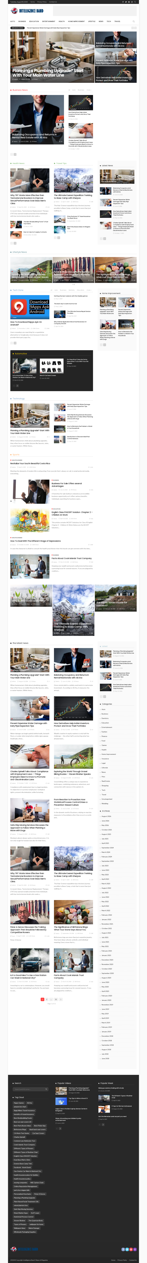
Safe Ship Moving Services (23, 1209)
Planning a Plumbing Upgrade (24, 1198)
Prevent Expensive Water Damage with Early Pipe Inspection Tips (48, 28)
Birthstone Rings (20, 1129)
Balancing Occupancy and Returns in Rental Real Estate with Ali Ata (113, 44)
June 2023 (105, 870)
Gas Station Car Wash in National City (27, 1171)
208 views (75, 201)
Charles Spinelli (19, 1137)
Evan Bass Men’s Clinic (22, 1160)
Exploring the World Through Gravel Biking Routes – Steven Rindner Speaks (30, 276)
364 (92, 562)
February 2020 (107, 996)
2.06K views (35, 328)
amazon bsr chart (20, 1107)
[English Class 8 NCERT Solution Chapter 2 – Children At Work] (29, 520)
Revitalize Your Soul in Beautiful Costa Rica (30, 463)
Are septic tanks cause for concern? (111, 604)
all (69, 90)
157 (92, 808)
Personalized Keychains (22, 1194)
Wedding (105, 803)
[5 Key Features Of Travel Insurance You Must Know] (59, 219)
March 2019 (106, 1023)
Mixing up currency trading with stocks (111, 1088)
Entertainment (48, 21)
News (101, 21)
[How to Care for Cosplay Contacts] (16, 235)
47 (92, 729)
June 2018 (105, 1058)
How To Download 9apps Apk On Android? (26, 323)
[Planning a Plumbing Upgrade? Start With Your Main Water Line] (52, 57)
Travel (117, 21)
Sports (16, 454)
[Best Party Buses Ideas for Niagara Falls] (59, 229)
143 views (34, 783)
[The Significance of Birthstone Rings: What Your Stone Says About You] (116, 270)
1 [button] (73, 284)
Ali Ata (29, 1103)
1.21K (91, 467)
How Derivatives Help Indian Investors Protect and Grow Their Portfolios (113, 79)
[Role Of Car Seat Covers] (52, 366)
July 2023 (105, 866)
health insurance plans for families (26, 1175)
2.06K (47, 328)
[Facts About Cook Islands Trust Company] (29, 566)
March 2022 (106, 910)
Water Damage (34, 1228)
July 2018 (105, 1054)
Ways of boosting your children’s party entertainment (68, 1119)
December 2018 (107, 1036)
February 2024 (107, 857)
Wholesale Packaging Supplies (25, 1232)
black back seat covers (38, 1129)
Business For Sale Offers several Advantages (67, 485)
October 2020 (107, 969)
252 (48, 981)
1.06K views (35, 544)
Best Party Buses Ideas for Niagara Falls (78, 228)
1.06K (91, 544)
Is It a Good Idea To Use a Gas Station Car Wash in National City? (24, 376)
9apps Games (19, 1103)
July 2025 (105, 839)
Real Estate (106, 781)
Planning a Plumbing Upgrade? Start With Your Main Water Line (47, 73)
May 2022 (105, 901)
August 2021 (106, 933)
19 (61, 141)
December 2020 (107, 960)
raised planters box (21, 1205)
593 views (73, 490)
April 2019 (105, 1018)
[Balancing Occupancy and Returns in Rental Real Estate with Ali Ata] (116, 40)
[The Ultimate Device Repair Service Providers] (59, 314)
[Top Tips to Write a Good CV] (61, 1101)
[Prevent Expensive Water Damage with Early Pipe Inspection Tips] (116, 57)
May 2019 (105, 1014)
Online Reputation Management (25, 1186)
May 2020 (105, 987)
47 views (75, 729)
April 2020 (105, 991)
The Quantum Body (35, 1220)
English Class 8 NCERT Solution (25, 1156)
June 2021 (105, 942)
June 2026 (105, 821)
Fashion (104, 732)
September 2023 (108, 861)
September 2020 (108, 973)
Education (34, 21)
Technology (19, 398)
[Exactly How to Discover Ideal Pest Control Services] (59, 439)
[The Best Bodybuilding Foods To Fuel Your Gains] (16, 224)
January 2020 (106, 1000)
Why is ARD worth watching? (29, 601)
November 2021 (107, 924)
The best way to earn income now (65, 304)
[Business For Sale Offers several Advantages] (29, 492)
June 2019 (105, 1009)
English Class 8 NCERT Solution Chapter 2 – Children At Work (72, 513)
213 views (32, 207)
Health (62, 21)
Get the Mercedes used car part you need (112, 1116)
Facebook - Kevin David (22, 1167)
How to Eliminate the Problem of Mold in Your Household (79, 427)
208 (92, 201)
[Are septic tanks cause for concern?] (116, 598)
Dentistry (72, 290)
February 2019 (107, 1027)
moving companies (20, 1183)
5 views (35, 79)
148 (48, 834)
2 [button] (74, 284)
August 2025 (106, 834)
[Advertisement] (95, 11)
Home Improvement (76, 21)
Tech (109, 21)
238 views (122, 280)
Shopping (105, 786)
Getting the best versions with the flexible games (71, 296)
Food (103, 741)
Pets (103, 777)
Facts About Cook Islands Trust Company (72, 558)
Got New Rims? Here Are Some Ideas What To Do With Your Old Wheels (77, 361)
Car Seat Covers (38, 1133)
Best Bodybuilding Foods (23, 1118)
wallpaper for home (36, 1224)
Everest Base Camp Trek (23, 1164)
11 (56, 999)
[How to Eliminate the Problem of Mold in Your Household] (59, 429)
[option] (78, 28)
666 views (74, 518)
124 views (35, 280)
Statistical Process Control (23, 1217)
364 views (75, 562)
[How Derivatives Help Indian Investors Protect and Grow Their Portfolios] (116, 74)
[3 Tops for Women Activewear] (104, 1109)
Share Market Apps (21, 1213)
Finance (104, 736)
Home (33, 2)
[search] (135, 2)
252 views (34, 981)
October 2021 (107, 928)
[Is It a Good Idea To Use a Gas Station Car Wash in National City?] (24, 366)
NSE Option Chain (37, 1183)
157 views (76, 808)
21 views (31, 729)
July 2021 (105, 937)
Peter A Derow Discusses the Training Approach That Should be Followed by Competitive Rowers (72, 274)
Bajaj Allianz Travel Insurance (24, 1110)
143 (48, 783)
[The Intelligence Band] (24, 1249)
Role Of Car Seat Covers (48, 375)
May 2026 (105, 825)
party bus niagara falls (22, 1190)
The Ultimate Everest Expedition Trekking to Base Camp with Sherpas (73, 196)
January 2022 (106, 919)
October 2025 (107, 830)
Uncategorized (17, 460)
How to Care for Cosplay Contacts (35, 232)
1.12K (91, 280)
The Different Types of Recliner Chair (122, 1097)
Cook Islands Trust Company (24, 1145)
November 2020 (107, 964)
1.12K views (75, 280)
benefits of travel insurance (24, 1114)
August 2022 (106, 888)
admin (16, 79)
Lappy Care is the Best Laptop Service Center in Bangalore (71, 1110)
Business (22, 21)
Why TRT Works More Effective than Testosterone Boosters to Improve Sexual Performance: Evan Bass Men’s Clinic (28, 199)
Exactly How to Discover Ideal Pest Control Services (78, 438)
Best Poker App (40, 1126)
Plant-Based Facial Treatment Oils (26, 1202)
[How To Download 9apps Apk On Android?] (29, 307)
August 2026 (106, 816)
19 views (34, 141)
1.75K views (36, 604)
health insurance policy (22, 1179)
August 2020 (106, 978)
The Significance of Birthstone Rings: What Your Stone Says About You (113, 276)
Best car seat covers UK (22, 1122)
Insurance (105, 759)
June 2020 (105, 982)
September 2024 (108, 848)
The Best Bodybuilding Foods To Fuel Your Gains (36, 223)
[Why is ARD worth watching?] (31, 596)
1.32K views (121, 609)
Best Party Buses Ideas (22, 1126)
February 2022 (107, 915)
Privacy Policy (42, 2)
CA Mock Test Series (21, 1133)
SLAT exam (35, 1213)
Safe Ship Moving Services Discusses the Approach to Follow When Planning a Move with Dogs (80, 417)
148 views (33, 834)
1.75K (49, 604)
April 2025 (105, 843)
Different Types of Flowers (23, 1148)
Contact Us (53, 2)
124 (50, 280)
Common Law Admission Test (24, 1141)
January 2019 (106, 1032)
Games (104, 745)
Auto (12, 21)
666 (92, 518)
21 (48, 729)
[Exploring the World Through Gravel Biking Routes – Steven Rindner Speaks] (31, 270)
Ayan (57, 280)
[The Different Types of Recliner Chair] (104, 1098)
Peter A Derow (39, 1194)
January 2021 (106, 955)
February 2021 (107, 951)
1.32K (133, 609)
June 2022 (105, 897)
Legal (103, 763)
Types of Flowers (20, 1224)
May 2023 (105, 875)
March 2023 (106, 884)
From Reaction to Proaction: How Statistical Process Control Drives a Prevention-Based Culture (70, 802)
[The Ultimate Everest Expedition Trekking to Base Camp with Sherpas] (73, 180)
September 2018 (108, 1045)
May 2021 (105, 946)
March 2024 (106, 852)
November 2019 (107, 1005)
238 (134, 280)
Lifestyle (91, 21)
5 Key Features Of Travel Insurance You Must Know (78, 217)
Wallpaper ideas (19, 1228)
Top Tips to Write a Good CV (78, 1098)
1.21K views (32, 467)
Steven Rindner (19, 1220)
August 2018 (106, 1049)
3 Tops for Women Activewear (122, 1106)
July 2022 (105, 892)
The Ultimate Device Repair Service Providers (78, 312)
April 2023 (105, 879)
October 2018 (107, 1040)
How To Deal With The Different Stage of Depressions (35, 540)
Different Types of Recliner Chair (26, 1152)
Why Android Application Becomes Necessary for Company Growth (70, 323)
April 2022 (105, 906)
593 (92, 490)
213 (48, 207)
